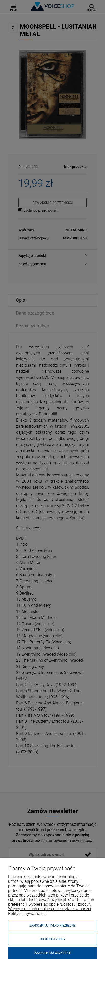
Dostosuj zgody (52, 939)
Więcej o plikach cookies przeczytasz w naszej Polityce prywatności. (49, 911)
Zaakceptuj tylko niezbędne (52, 925)
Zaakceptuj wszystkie (52, 953)
